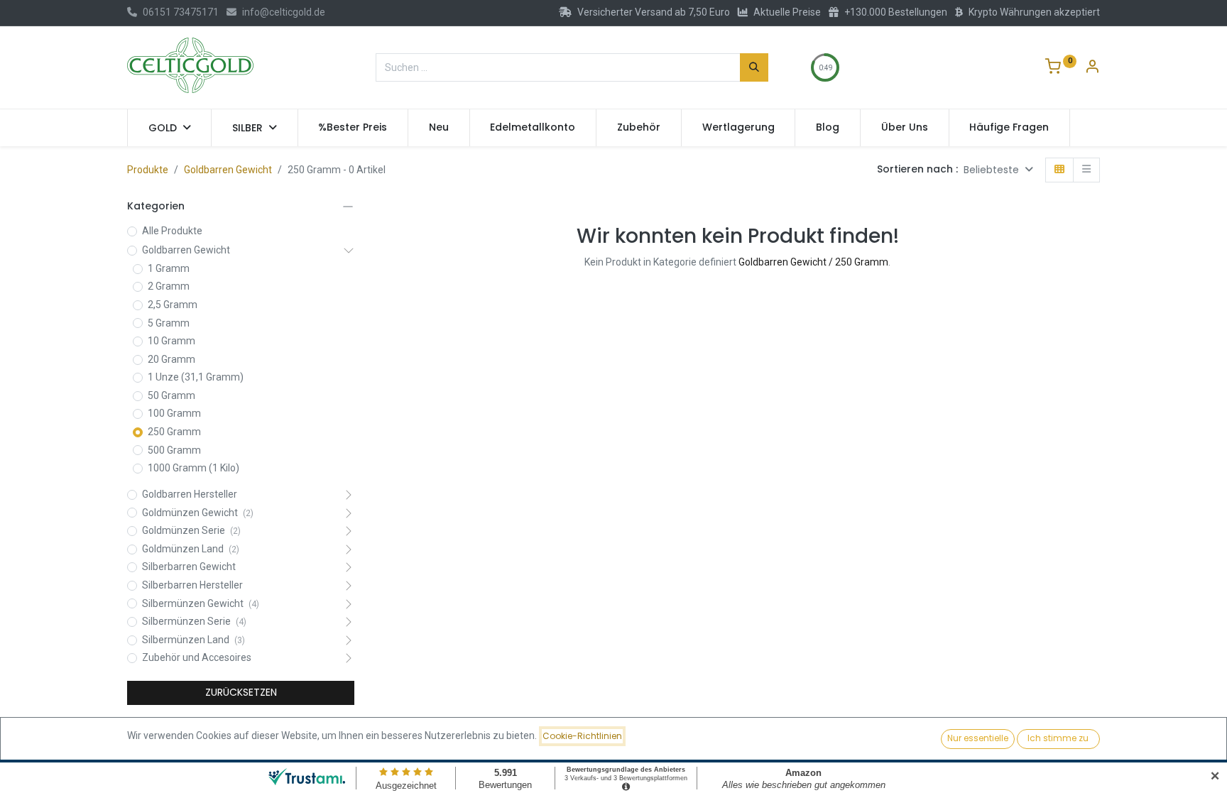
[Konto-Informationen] (1092, 68)
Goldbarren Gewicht (228, 169)
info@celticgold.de (283, 12)
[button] (998, 170)
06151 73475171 (181, 12)
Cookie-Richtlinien (582, 736)
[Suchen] (754, 67)
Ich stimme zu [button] (1058, 738)
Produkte (147, 169)
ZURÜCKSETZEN (241, 692)
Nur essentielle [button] (977, 738)
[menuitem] (353, 127)
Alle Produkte (172, 230)
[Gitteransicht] (1059, 170)
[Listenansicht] (1086, 170)
